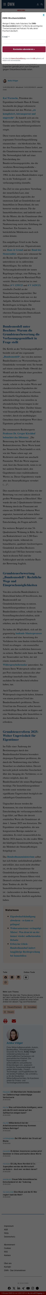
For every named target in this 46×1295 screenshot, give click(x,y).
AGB (34, 58)
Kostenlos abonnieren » (24, 49)
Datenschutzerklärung (18, 58)
